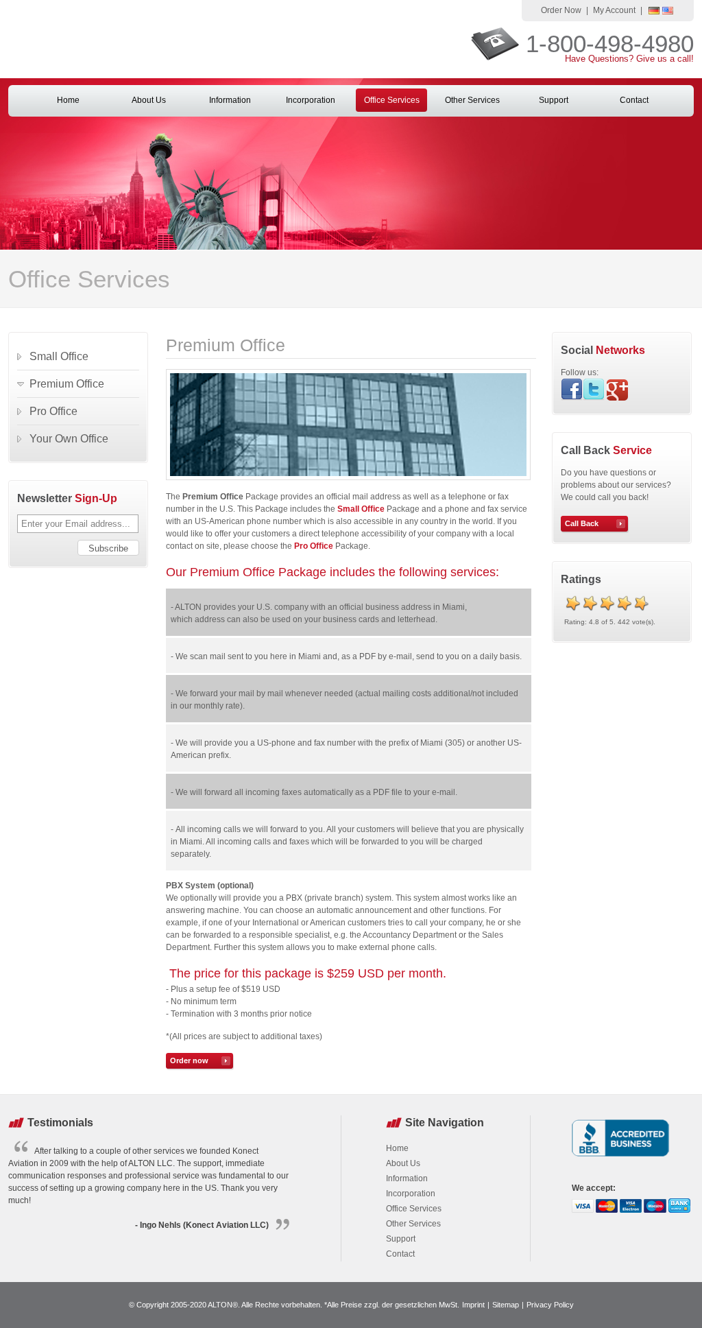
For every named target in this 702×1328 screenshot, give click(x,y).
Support (553, 100)
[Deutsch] (654, 11)
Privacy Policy (550, 1305)
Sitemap (505, 1305)
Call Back (581, 523)
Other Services (472, 100)
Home (68, 100)
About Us (149, 100)
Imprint (473, 1305)
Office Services (392, 100)
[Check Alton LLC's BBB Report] (621, 1158)
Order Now (561, 10)
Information (230, 100)
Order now (189, 1060)
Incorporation (310, 100)
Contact (634, 100)
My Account (614, 10)
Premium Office (66, 384)
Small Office (361, 509)
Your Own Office (68, 438)
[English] (667, 11)
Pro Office (53, 411)
